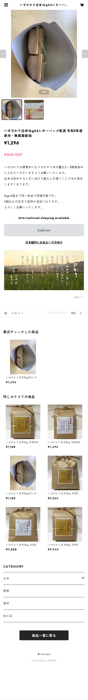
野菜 (6, 591)
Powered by (39, 660)
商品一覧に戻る (44, 635)
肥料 (6, 603)
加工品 (7, 616)
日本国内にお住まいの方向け (44, 242)
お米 (6, 578)
